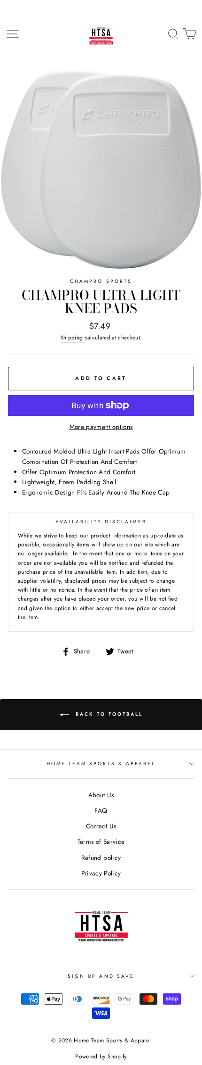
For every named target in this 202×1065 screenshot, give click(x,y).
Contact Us (101, 826)
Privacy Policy (101, 873)
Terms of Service (101, 841)
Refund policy (101, 857)
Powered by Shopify (100, 1056)
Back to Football (108, 714)
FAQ (100, 810)
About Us (101, 795)
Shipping (72, 337)
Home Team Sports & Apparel (101, 763)
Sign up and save (101, 976)
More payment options (101, 426)
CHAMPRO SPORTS (101, 281)
